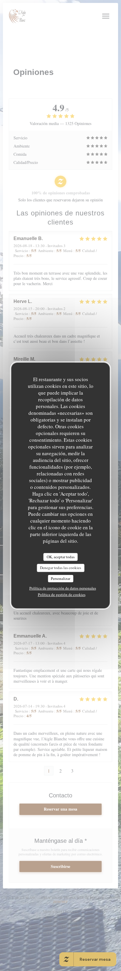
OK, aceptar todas (61, 556)
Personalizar (60, 578)
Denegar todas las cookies (60, 567)
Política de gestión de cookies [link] (61, 594)
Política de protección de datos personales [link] (62, 588)
